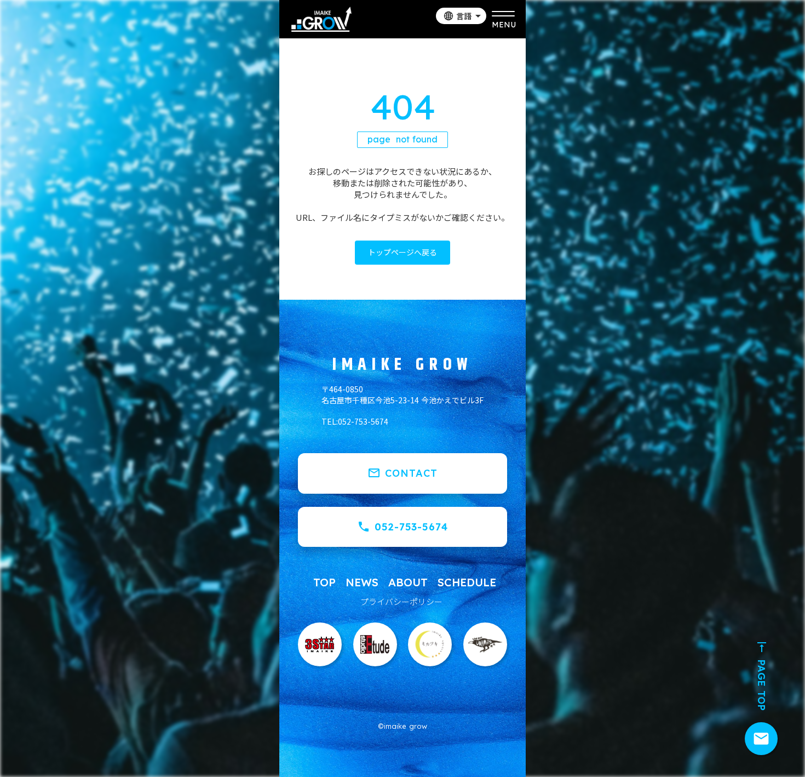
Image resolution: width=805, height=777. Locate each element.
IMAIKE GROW (402, 365)
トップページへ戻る (402, 252)
